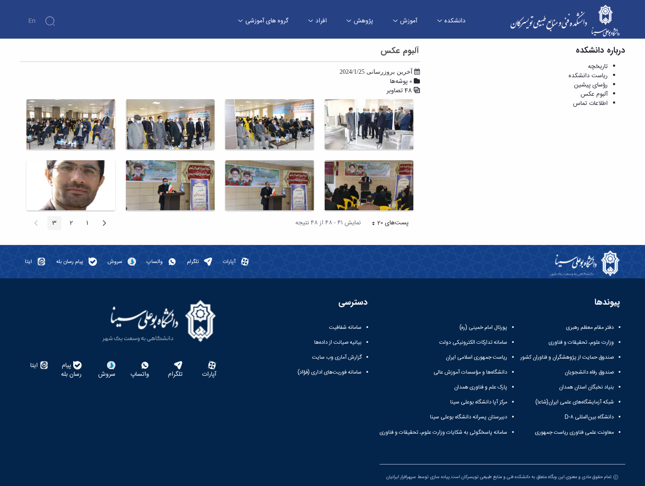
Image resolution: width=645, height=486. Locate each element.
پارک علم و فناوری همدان (480, 387)
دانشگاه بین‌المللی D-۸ (589, 417)
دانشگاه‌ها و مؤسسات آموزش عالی (470, 372)
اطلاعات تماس (590, 103)
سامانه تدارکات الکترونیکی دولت (473, 342)
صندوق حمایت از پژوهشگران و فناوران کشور (567, 357)
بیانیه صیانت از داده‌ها (338, 342)
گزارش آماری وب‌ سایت (337, 357)
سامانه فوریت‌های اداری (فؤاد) (329, 372)
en (32, 21)
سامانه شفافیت (345, 327)
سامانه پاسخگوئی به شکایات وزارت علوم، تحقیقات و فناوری (443, 432)
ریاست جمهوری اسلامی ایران (476, 357)
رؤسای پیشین (591, 85)
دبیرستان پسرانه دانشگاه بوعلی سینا (468, 417)
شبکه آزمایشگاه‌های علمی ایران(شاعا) (574, 402)
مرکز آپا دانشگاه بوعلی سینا (478, 402)
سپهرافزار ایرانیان (401, 477)
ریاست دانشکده (588, 76)
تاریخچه (598, 66)
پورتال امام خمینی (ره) (483, 327)
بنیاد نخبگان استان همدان (586, 387)
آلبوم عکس (594, 94)
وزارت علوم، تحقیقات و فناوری (581, 342)
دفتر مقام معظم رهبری (590, 327)
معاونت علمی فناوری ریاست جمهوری (574, 432)
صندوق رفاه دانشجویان (589, 372)
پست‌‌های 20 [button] (387, 224)
